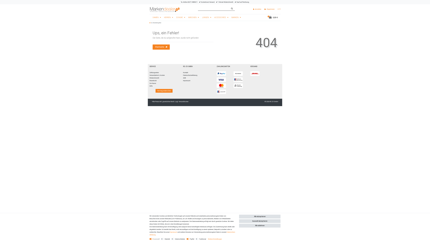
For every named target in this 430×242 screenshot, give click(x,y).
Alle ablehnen (260, 225)
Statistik (167, 239)
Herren (167, 17)
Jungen (205, 17)
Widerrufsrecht (154, 78)
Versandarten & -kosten (157, 75)
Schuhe (179, 17)
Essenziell (156, 239)
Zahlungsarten (154, 72)
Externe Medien (180, 239)
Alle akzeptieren (260, 216)
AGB (184, 78)
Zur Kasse (152, 83)
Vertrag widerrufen (164, 91)
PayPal (192, 239)
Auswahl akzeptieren (259, 221)
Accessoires (220, 17)
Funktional (202, 239)
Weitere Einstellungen (215, 239)
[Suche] (232, 9)
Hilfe (151, 86)
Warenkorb (153, 80)
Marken (235, 17)
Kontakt (185, 72)
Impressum (186, 80)
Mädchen (192, 17)
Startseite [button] (160, 47)
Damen (156, 17)
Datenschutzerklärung (190, 75)
